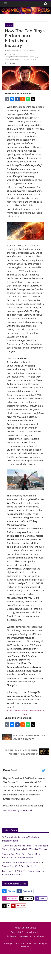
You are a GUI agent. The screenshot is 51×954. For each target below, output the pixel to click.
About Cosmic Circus (25, 927)
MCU (15, 54)
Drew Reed (30, 50)
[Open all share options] (7, 99)
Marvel (9, 54)
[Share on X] (33, 99)
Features (9, 25)
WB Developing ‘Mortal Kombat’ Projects (29, 737)
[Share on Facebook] (17, 99)
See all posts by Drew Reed (17, 810)
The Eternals (31, 59)
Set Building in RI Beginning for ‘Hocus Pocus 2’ (21, 752)
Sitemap (41, 936)
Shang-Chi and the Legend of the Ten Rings (21, 57)
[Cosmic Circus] (25, 8)
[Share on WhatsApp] (28, 99)
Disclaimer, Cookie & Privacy (20, 936)
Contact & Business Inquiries (25, 932)
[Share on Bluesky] (12, 99)
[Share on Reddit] (22, 99)
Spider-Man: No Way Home (15, 59)
